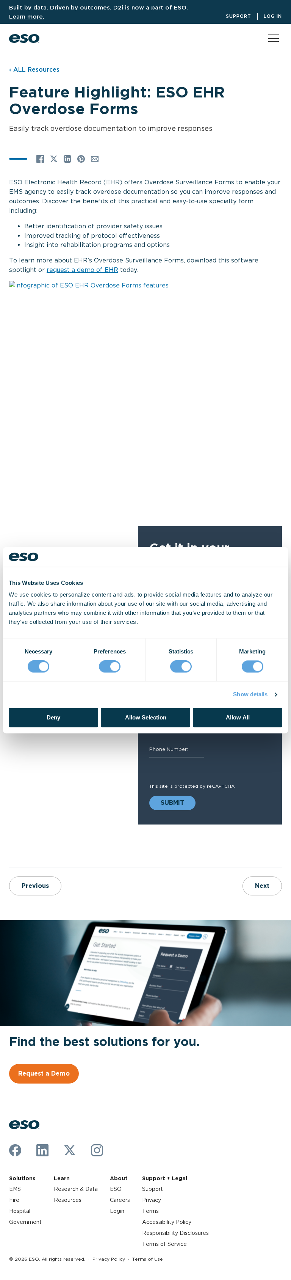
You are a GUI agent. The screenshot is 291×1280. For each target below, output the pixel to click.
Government (25, 1222)
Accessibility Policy (166, 1222)
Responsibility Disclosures (175, 1233)
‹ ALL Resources (34, 69)
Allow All (238, 717)
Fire (14, 1200)
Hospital (19, 1211)
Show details (250, 694)
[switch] (109, 667)
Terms (150, 1211)
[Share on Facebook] (40, 159)
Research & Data (76, 1189)
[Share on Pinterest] (81, 159)
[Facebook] (15, 1150)
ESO (116, 1189)
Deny (53, 717)
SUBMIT (172, 802)
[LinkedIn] (42, 1150)
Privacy (151, 1200)
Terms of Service (164, 1244)
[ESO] (24, 38)
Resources (67, 1200)
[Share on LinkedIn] (67, 159)
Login (117, 1211)
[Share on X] (54, 159)
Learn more (26, 16)
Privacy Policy (108, 1259)
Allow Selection (145, 717)
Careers (120, 1200)
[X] (70, 1150)
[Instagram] (97, 1150)
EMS (15, 1189)
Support (238, 16)
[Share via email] (95, 159)
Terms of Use (147, 1259)
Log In (273, 16)
